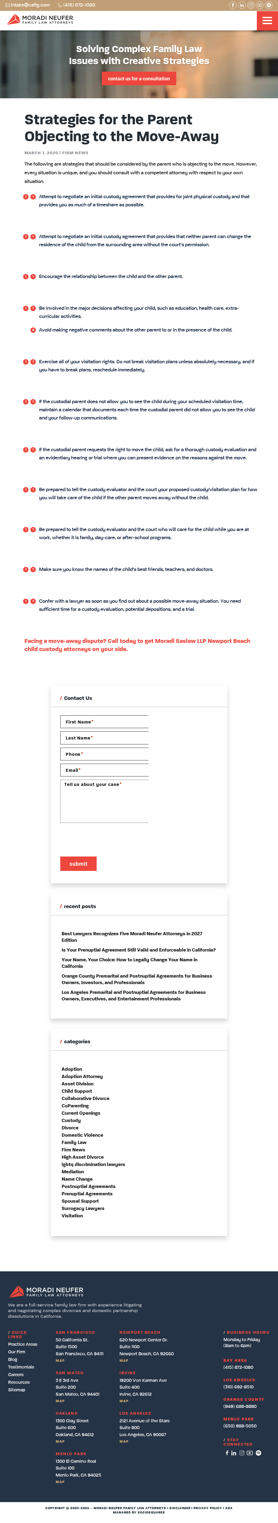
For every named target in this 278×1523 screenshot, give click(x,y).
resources (19, 1382)
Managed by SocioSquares (139, 1512)
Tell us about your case (93, 784)
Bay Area (235, 1360)
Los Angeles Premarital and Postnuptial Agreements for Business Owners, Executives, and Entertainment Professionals (134, 995)
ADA (229, 1508)
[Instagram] (251, 5)
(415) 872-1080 (79, 5)
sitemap (16, 1390)
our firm (16, 1352)
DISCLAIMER (180, 1508)
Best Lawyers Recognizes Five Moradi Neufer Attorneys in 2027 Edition (132, 937)
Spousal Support (80, 1201)
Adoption (72, 1069)
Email (73, 770)
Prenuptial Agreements (87, 1194)
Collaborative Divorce (85, 1098)
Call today (122, 641)
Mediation (73, 1172)
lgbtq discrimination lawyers (93, 1164)
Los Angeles (239, 1380)
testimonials (21, 1367)
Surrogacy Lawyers (83, 1208)
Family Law (74, 1142)
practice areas (22, 1344)
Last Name (79, 738)
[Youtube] (260, 5)
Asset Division (77, 1084)
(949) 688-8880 (240, 1406)
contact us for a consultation (139, 78)
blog (12, 1359)
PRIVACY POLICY (208, 1508)
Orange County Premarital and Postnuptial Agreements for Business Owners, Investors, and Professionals (137, 979)
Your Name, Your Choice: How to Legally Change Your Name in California (129, 963)
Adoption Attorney (82, 1076)
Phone (74, 754)
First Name (79, 722)
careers (16, 1375)
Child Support (77, 1091)
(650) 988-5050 (240, 1426)
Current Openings (81, 1113)
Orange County (244, 1400)
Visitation (72, 1216)
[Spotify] (269, 5)
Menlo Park (238, 1419)
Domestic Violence (82, 1135)
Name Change (77, 1179)
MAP (60, 1361)
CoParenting (75, 1106)
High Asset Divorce (83, 1157)
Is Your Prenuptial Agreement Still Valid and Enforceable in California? (139, 950)
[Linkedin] (242, 5)
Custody (71, 1120)
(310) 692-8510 (238, 1387)
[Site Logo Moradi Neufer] (40, 20)
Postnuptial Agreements (89, 1186)
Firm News (75, 153)
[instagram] (241, 1453)
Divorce (70, 1128)
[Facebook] (233, 5)
